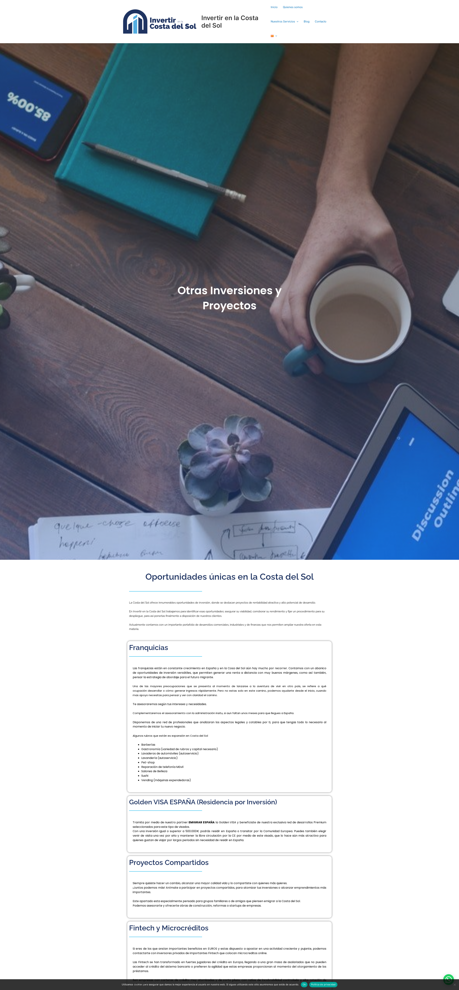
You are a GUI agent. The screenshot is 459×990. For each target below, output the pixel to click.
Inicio (274, 7)
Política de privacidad (323, 984)
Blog (306, 21)
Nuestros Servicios (283, 21)
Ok (304, 984)
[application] (296, 21)
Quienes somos (293, 7)
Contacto (320, 21)
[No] (454, 984)
